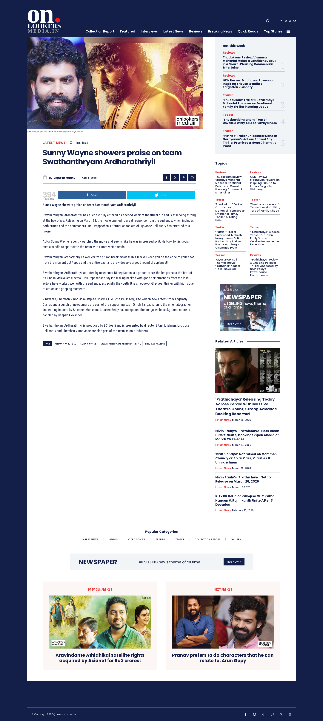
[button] (267, 20)
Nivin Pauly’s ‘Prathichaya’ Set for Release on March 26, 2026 (243, 479)
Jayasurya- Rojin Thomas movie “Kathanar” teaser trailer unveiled (227, 264)
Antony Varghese (65, 343)
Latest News (54, 142)
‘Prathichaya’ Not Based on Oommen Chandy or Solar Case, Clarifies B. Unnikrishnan (246, 458)
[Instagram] (285, 21)
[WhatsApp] (192, 177)
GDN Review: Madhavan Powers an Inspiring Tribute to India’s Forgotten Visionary (248, 83)
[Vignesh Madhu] (46, 177)
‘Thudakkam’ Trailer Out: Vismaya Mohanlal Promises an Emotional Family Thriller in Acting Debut (248, 103)
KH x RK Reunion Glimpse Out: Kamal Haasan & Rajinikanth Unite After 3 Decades (245, 500)
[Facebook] (281, 21)
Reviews (229, 52)
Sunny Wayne (88, 343)
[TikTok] (263, 714)
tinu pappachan (155, 343)
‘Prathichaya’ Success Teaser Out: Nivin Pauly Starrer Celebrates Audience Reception (265, 238)
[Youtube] (294, 21)
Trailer (228, 95)
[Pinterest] (183, 177)
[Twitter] (290, 21)
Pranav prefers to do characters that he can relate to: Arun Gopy (223, 658)
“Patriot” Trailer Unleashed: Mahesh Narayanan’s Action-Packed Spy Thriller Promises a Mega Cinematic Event (250, 141)
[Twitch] (272, 714)
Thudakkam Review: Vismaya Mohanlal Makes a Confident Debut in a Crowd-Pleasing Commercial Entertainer (249, 62)
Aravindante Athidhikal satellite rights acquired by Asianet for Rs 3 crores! (100, 658)
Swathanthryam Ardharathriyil (121, 343)
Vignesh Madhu (64, 177)
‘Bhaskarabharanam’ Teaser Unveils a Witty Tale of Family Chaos (250, 121)
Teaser (228, 114)
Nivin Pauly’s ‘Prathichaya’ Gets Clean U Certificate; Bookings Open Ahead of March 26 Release (247, 435)
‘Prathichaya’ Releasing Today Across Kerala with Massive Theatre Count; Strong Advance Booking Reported (246, 406)
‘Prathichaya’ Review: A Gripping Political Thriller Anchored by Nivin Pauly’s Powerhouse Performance (264, 267)
